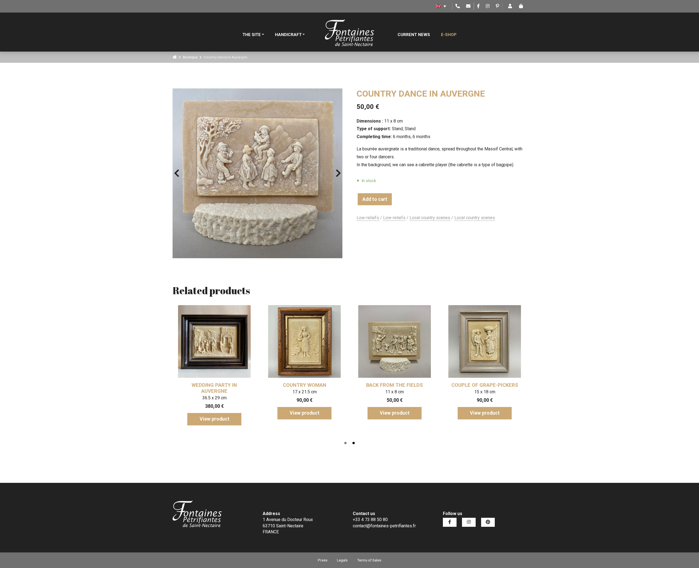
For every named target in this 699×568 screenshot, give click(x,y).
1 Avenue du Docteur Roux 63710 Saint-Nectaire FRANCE (288, 525)
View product (214, 419)
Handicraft (288, 34)
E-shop (449, 34)
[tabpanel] (214, 363)
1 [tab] (345, 443)
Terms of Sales (369, 560)
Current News (414, 34)
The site (251, 34)
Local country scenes (430, 217)
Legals (342, 560)
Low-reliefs (368, 217)
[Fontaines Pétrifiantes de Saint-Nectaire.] (175, 57)
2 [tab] (353, 443)
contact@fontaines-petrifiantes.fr (384, 525)
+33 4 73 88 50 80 (370, 519)
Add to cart (374, 199)
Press (322, 560)
